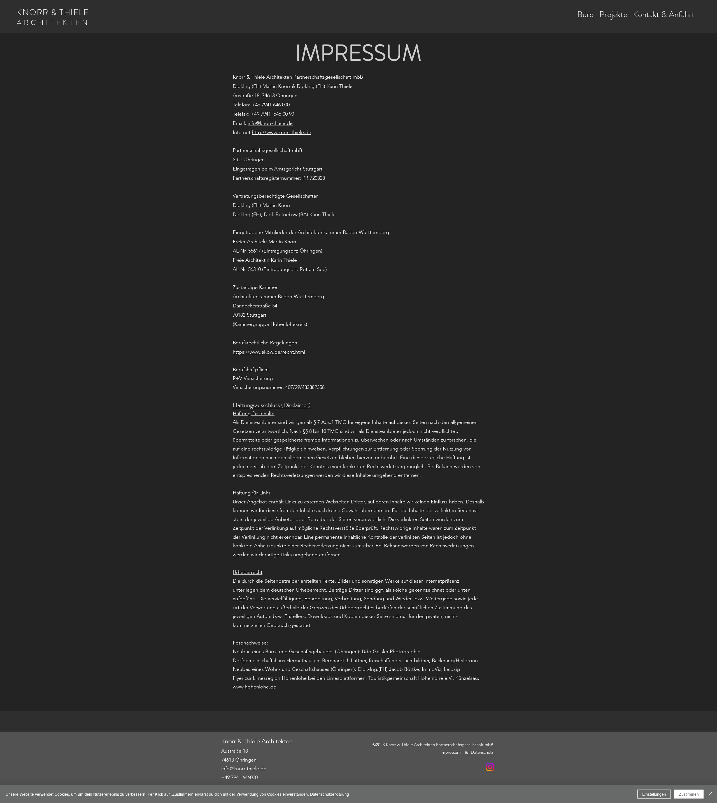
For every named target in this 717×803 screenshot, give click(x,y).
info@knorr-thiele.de (243, 768)
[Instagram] (490, 767)
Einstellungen (654, 794)
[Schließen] (710, 794)
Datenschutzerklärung (329, 794)
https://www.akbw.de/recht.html (269, 352)
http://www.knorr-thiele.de (281, 132)
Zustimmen (689, 794)
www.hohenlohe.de (254, 687)
